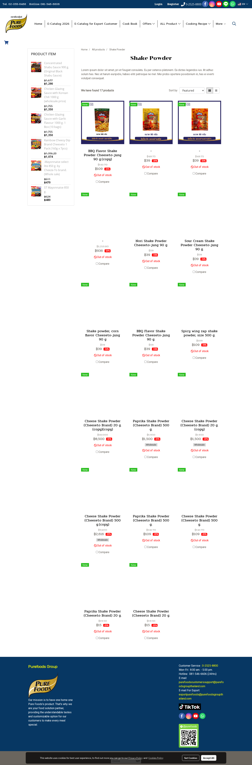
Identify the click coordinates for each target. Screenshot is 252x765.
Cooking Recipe (197, 24)
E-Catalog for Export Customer (96, 24)
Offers (147, 24)
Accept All (208, 757)
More (220, 24)
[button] (234, 23)
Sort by (174, 90)
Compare (104, 181)
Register (173, 4)
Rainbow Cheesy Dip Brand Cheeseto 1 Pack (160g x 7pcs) (57, 144)
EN (243, 4)
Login (158, 4)
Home (38, 24)
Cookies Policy (155, 757)
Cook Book (130, 24)
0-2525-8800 (210, 665)
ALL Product (169, 24)
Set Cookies (190, 757)
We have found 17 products (97, 90)
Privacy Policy (135, 757)
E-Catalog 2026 (58, 24)
